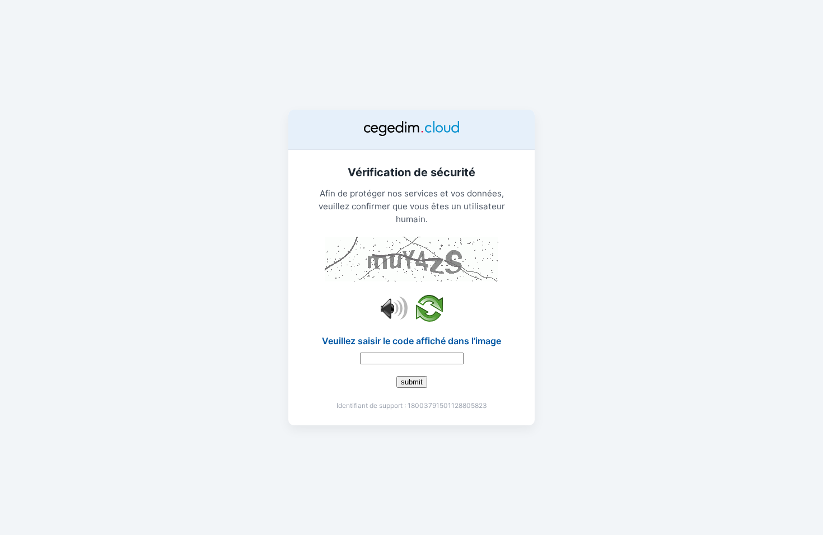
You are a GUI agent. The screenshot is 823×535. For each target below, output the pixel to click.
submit (412, 382)
